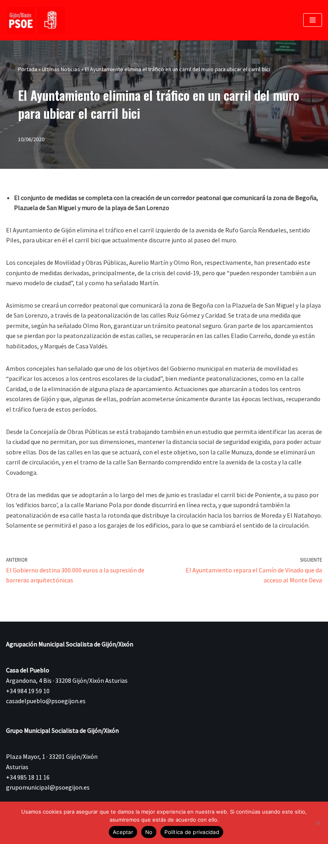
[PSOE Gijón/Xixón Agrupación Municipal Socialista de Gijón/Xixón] (36, 20)
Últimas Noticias (61, 69)
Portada (27, 69)
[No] (318, 823)
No (149, 832)
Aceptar (123, 832)
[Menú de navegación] (312, 20)
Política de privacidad (191, 832)
